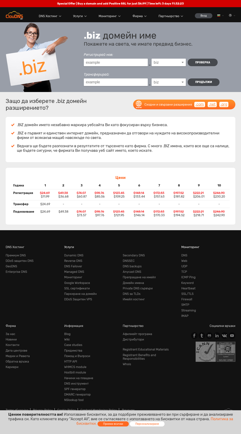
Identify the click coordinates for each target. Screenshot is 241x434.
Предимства (73, 350)
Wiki (67, 339)
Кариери (12, 367)
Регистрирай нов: (98, 55)
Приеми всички (113, 424)
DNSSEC (129, 261)
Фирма (138, 16)
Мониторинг (108, 16)
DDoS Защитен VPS (78, 299)
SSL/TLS (187, 294)
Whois (127, 364)
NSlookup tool (74, 400)
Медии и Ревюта (18, 356)
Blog (67, 334)
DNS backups (132, 266)
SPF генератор (75, 389)
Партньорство (169, 16)
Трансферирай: (96, 74)
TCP (184, 272)
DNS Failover (73, 266)
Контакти (12, 345)
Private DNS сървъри (138, 288)
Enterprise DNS (16, 272)
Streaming (188, 310)
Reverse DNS (73, 261)
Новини (11, 339)
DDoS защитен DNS (20, 261)
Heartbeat (188, 288)
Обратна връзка (17, 361)
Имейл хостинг (134, 299)
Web (184, 261)
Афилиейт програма (137, 334)
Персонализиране (147, 424)
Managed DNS (74, 272)
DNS (184, 255)
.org (223, 104)
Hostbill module (75, 372)
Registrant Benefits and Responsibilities (139, 356)
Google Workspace (77, 283)
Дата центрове (16, 350)
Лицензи (128, 410)
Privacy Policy (43, 410)
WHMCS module (75, 367)
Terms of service (17, 410)
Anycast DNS (132, 272)
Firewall (186, 299)
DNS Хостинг (48, 16)
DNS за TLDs (131, 294)
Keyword (187, 283)
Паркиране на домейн (80, 294)
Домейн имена (133, 283)
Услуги (78, 16)
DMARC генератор (77, 394)
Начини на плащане (78, 378)
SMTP (185, 305)
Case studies (73, 345)
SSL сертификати (77, 288)
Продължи (203, 82)
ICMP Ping (188, 277)
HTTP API (70, 361)
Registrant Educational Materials (146, 349)
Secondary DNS (134, 255)
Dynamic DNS (73, 255)
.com (199, 104)
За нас (10, 334)
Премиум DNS (16, 255)
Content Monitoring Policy (98, 410)
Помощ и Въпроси (77, 356)
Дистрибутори (133, 339)
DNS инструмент (76, 383)
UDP (184, 266)
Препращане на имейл (139, 277)
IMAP (184, 316)
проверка (202, 62)
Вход (204, 15)
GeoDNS (11, 266)
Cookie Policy (66, 410)
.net (212, 104)
